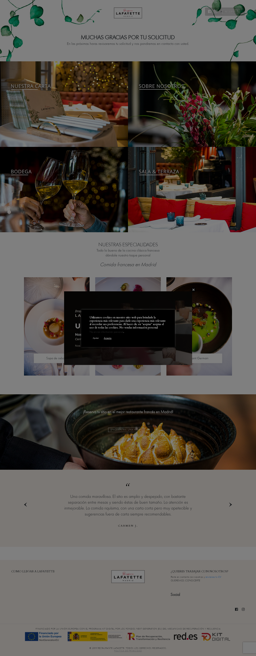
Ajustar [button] (96, 338)
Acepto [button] (108, 338)
